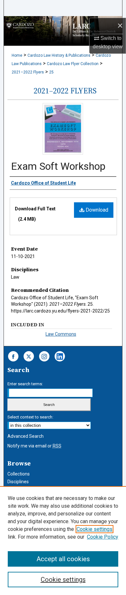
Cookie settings (94, 529)
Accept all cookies (63, 559)
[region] (63, 540)
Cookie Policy (102, 537)
